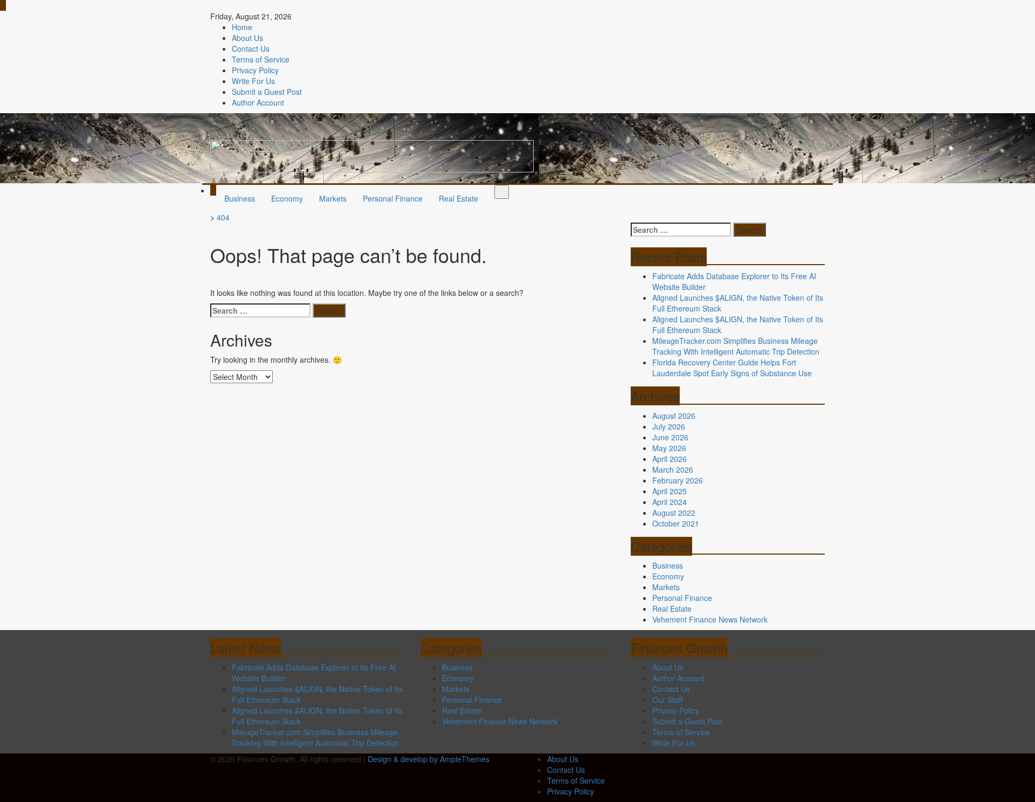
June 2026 (670, 437)
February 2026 (677, 480)
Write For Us (253, 80)
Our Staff (667, 699)
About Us (247, 37)
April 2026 (669, 458)
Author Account (258, 102)
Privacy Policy (255, 70)
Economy (287, 198)
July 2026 (668, 426)
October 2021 (675, 523)
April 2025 (669, 491)
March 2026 (672, 469)
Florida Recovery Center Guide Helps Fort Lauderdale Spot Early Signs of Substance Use (732, 367)
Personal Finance (393, 198)
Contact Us (251, 48)
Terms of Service (260, 59)
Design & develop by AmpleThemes (428, 758)
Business (239, 198)
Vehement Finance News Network (710, 619)
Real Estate (458, 198)
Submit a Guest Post (267, 91)
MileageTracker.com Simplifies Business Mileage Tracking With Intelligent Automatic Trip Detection (735, 346)
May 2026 (669, 448)
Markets (333, 198)
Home (242, 27)
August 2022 (673, 512)
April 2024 (669, 501)
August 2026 (673, 415)
